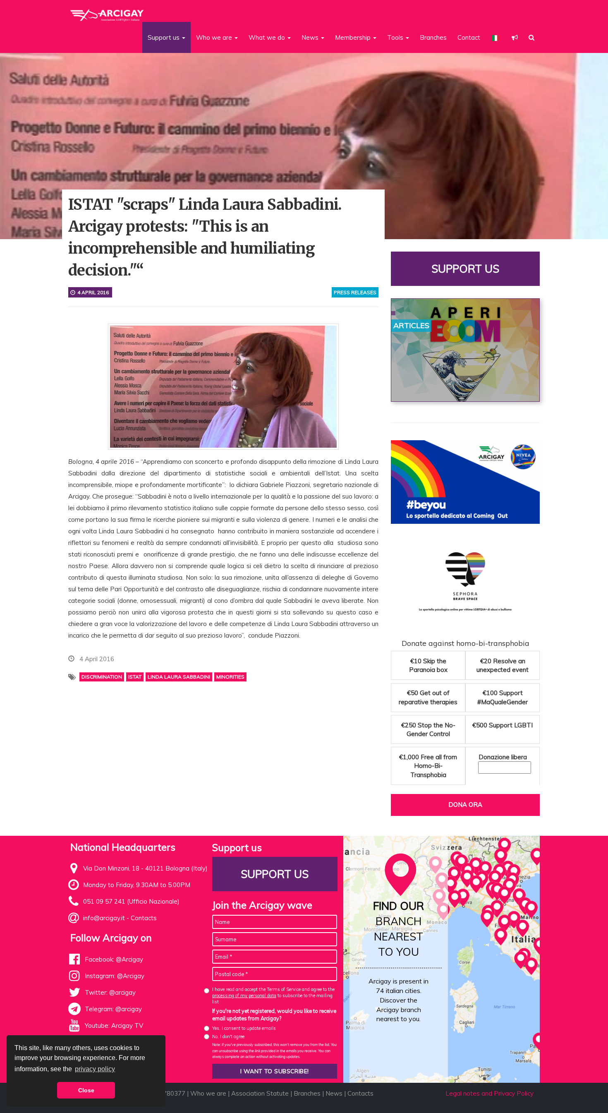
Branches (433, 37)
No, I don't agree (228, 1036)
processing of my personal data (244, 995)
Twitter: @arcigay (110, 992)
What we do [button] (268, 37)
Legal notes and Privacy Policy (489, 1093)
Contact (468, 37)
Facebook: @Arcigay (114, 959)
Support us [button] (164, 37)
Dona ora (465, 804)
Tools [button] (396, 37)
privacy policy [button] (95, 1068)
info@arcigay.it (104, 918)
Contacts (144, 918)
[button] (514, 37)
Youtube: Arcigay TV (114, 1025)
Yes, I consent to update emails (244, 1028)
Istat (134, 677)
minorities (230, 677)
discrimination (101, 677)
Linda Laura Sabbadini (179, 677)
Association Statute (260, 1093)
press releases (355, 292)
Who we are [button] (215, 37)
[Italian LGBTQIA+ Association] (107, 11)
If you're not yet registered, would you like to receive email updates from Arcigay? (274, 1014)
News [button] (311, 37)
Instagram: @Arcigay (114, 976)
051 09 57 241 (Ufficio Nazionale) (131, 901)
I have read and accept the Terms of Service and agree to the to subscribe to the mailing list (273, 995)
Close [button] (86, 1090)
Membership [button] (353, 37)
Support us (465, 269)
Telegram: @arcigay (113, 1009)
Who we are (208, 1093)
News (334, 1093)
